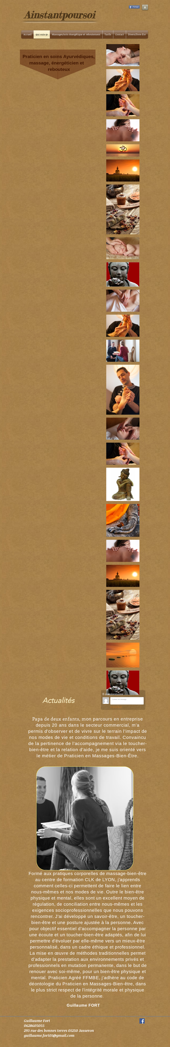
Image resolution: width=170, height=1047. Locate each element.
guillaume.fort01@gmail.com (49, 1035)
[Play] (145, 7)
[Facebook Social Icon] (142, 1021)
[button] (137, 34)
